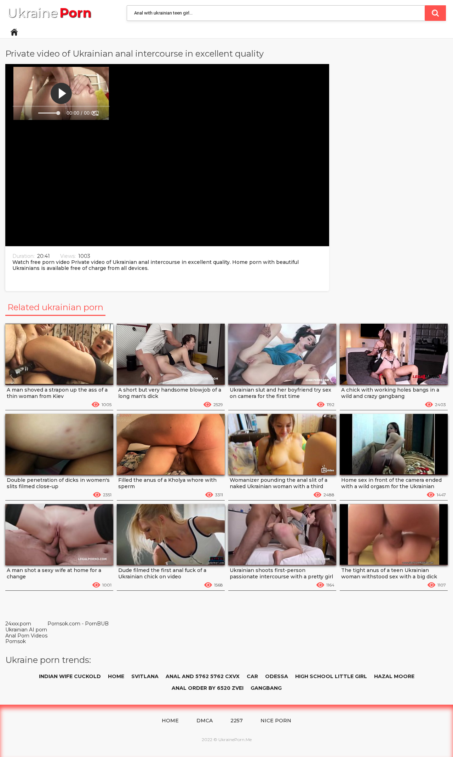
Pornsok (15, 641)
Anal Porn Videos (26, 635)
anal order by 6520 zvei (207, 688)
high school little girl (331, 676)
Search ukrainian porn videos (435, 13)
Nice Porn (275, 720)
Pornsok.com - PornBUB (78, 624)
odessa (276, 676)
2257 (236, 720)
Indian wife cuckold (70, 676)
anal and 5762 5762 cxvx (203, 676)
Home (14, 32)
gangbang (266, 688)
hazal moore (394, 676)
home (116, 676)
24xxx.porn (18, 623)
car (252, 676)
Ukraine (49, 13)
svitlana (145, 676)
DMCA (204, 720)
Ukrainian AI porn (26, 629)
